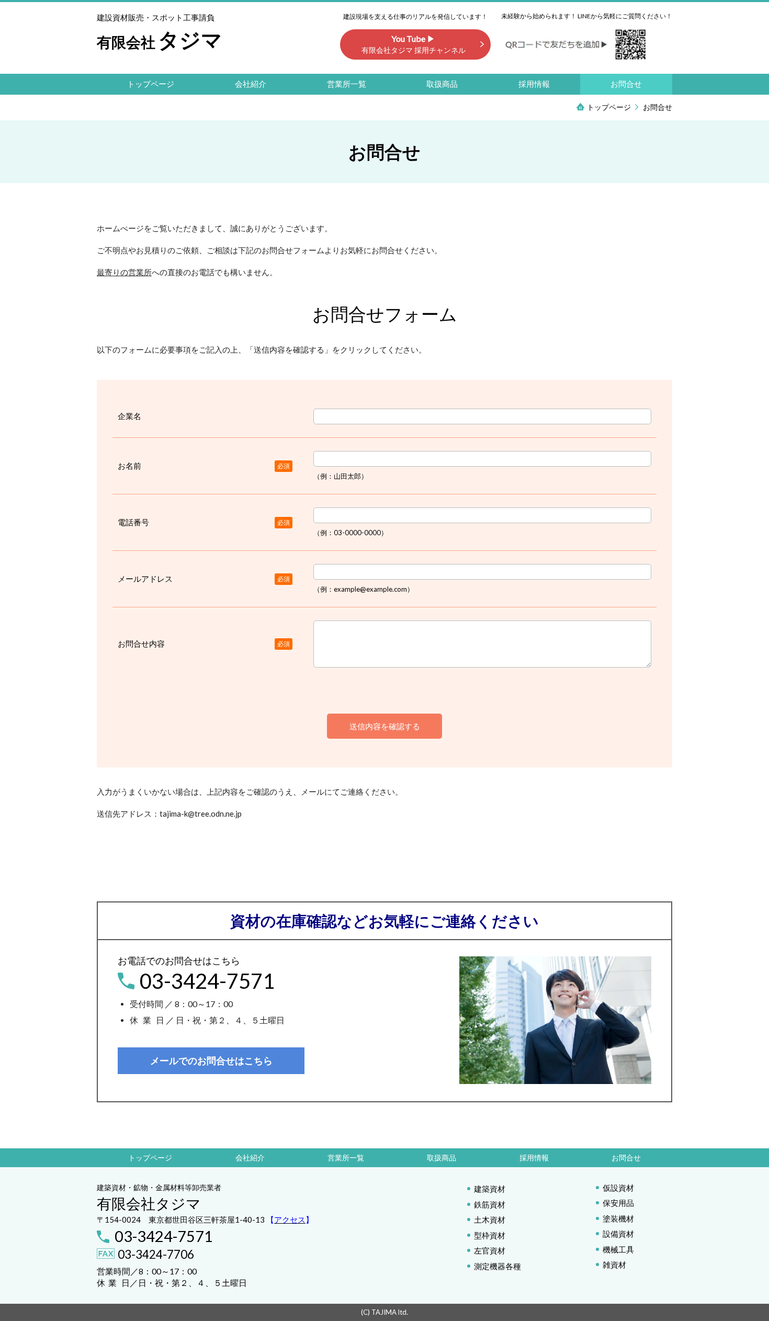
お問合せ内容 (141, 643)
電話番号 (133, 522)
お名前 (129, 465)
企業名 (129, 416)
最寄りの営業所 (124, 272)
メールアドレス (145, 578)
